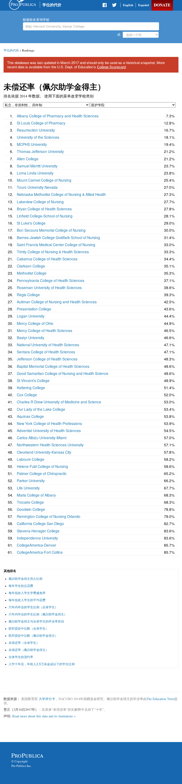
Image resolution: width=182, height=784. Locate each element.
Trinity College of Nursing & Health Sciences (53, 251)
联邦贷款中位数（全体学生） (29, 628)
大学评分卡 (47, 698)
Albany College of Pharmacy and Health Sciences (58, 115)
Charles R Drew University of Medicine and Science (59, 401)
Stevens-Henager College (38, 530)
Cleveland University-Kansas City (44, 452)
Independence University (37, 537)
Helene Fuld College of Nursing (42, 466)
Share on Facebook (105, 5)
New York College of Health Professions (49, 423)
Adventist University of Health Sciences (49, 430)
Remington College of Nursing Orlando (48, 516)
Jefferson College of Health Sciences (47, 358)
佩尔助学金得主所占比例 (25, 578)
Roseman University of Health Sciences (49, 287)
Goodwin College (31, 509)
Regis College (28, 294)
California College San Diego (40, 523)
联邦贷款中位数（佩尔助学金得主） (33, 635)
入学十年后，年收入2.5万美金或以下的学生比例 (42, 664)
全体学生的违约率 (21, 657)
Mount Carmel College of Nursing (44, 180)
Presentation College (34, 308)
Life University (28, 487)
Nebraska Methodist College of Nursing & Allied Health (61, 194)
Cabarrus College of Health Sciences (47, 258)
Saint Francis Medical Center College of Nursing (56, 244)
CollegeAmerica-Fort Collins (40, 552)
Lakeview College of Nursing (40, 201)
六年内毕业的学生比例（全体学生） (33, 607)
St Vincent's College (33, 380)
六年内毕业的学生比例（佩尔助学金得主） (38, 614)
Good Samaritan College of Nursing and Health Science (62, 373)
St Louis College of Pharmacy (41, 122)
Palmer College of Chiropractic (42, 473)
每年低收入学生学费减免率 (27, 593)
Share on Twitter (114, 5)
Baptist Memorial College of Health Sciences (53, 366)
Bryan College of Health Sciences (44, 208)
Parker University (31, 480)
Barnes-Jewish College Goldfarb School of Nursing (58, 237)
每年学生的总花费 (21, 585)
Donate (162, 5)
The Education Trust (160, 698)
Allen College (27, 158)
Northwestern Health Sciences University (50, 444)
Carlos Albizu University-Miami (41, 437)
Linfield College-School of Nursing (45, 215)
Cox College (27, 394)
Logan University (31, 315)
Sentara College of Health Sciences (46, 351)
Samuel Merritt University (37, 165)
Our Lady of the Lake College (41, 409)
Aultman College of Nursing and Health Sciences (57, 301)
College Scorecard (111, 66)
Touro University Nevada (37, 187)
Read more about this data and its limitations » (44, 716)
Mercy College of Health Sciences (44, 330)
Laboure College (30, 459)
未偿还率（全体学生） (24, 642)
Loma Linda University (35, 172)
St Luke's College (31, 223)
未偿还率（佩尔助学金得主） (29, 649)
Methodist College (31, 273)
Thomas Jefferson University (40, 151)
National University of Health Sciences (48, 344)
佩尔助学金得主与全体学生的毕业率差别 (36, 621)
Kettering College (31, 387)
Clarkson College (31, 265)
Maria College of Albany (36, 495)
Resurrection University (36, 130)
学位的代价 (51, 4)
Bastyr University (30, 337)
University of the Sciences (38, 137)
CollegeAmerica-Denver (36, 545)
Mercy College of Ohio (35, 323)
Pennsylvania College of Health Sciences (50, 280)
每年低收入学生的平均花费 (27, 600)
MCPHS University (32, 144)
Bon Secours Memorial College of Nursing (51, 230)
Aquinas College (30, 416)
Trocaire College (30, 502)
